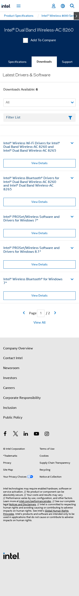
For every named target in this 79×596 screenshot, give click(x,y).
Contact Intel (13, 358)
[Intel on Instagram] (46, 434)
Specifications (17, 62)
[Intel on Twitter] (15, 434)
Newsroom (11, 368)
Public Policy (12, 417)
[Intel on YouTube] (36, 434)
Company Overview (18, 348)
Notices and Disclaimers (22, 504)
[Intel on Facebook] (5, 434)
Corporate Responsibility (22, 398)
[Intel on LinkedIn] (25, 434)
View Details (39, 163)
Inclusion (9, 408)
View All (39, 322)
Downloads (44, 62)
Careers (9, 388)
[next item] (76, 16)
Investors (10, 378)
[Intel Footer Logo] (11, 555)
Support (67, 62)
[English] (63, 6)
